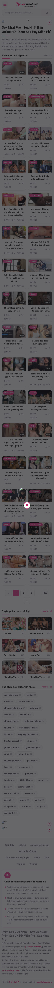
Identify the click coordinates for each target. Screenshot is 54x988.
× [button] (27, 505)
